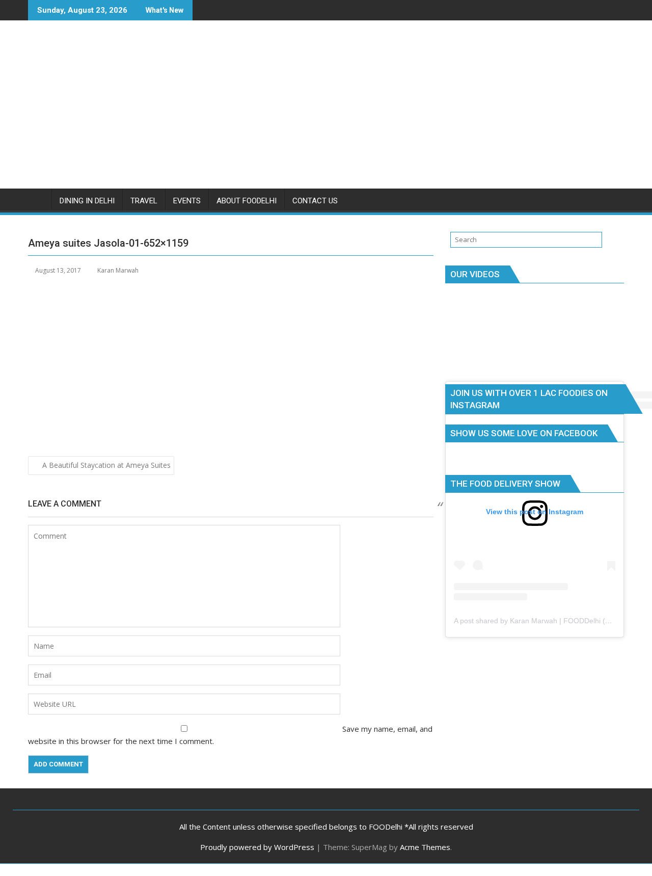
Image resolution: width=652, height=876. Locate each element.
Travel (143, 200)
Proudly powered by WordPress (257, 847)
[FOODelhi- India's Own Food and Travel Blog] (37, 198)
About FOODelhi (246, 200)
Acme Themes (425, 847)
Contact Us (315, 200)
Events (187, 200)
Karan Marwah (118, 270)
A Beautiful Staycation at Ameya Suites (106, 465)
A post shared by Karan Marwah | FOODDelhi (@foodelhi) (547, 621)
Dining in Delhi (87, 200)
